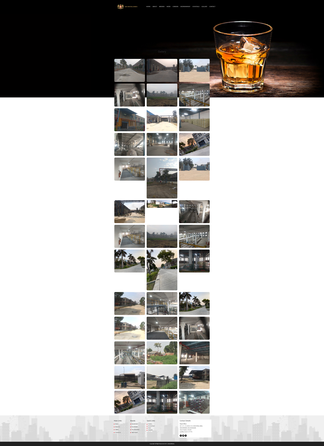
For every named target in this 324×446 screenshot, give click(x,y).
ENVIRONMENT (185, 6)
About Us (117, 427)
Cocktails (150, 430)
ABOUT (155, 6)
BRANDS (162, 6)
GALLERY (204, 6)
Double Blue (135, 424)
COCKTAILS (195, 6)
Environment (151, 426)
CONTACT (212, 6)
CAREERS (175, 6)
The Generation (135, 429)
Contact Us (118, 432)
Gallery (117, 429)
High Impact (135, 432)
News (150, 428)
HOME (148, 6)
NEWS (169, 6)
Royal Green (135, 427)
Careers (150, 424)
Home (116, 424)
